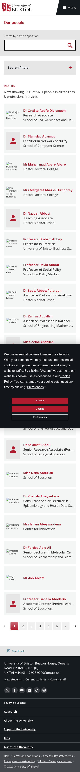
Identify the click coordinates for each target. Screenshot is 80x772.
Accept (40, 400)
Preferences (40, 417)
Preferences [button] (35, 387)
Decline (40, 408)
